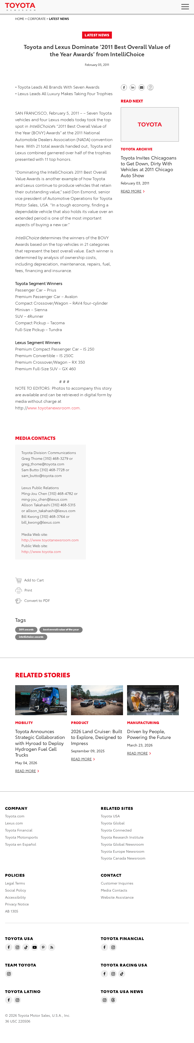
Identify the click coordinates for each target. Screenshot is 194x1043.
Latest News (59, 18)
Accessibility (15, 897)
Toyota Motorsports (21, 837)
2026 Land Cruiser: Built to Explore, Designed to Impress (96, 737)
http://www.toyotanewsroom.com (50, 539)
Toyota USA (110, 815)
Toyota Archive (136, 148)
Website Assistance (117, 897)
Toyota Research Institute (122, 837)
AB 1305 (11, 911)
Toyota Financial (18, 830)
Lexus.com (14, 822)
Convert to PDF (37, 600)
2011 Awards (26, 629)
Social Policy (15, 890)
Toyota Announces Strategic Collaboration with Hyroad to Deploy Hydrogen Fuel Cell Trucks (40, 743)
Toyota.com (15, 815)
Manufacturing (143, 722)
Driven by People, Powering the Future (149, 734)
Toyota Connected (116, 830)
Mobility (24, 722)
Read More (131, 191)
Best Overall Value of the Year (61, 629)
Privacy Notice (17, 903)
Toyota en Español (20, 844)
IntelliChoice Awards (31, 636)
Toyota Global (113, 822)
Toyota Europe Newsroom (122, 851)
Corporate (37, 18)
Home (19, 18)
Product (79, 722)
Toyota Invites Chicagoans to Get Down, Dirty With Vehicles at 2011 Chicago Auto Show (149, 166)
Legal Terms (15, 883)
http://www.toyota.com (41, 551)
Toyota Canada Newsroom (123, 858)
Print (28, 590)
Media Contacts (114, 890)
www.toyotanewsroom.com (54, 407)
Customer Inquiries (117, 883)
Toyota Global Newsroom (122, 844)
